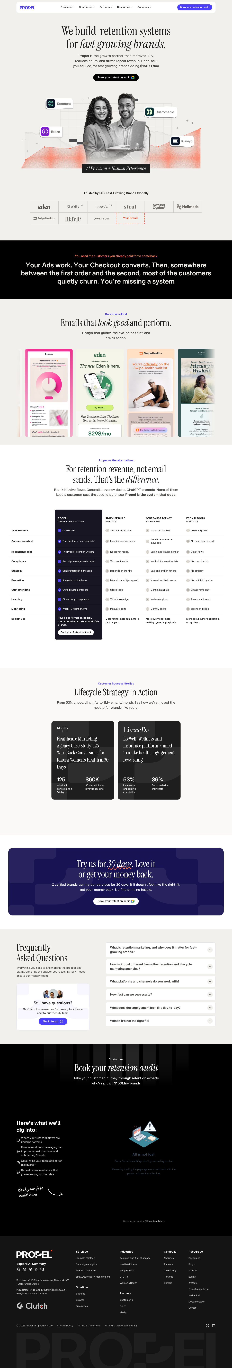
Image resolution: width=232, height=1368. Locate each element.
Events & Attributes (86, 1270)
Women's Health (128, 1283)
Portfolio (168, 1276)
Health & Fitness (128, 1264)
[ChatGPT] (18, 1269)
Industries (126, 1251)
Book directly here (155, 1221)
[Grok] (24, 1269)
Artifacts (193, 1283)
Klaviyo (124, 1312)
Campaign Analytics (86, 1264)
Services (82, 1251)
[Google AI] (42, 1269)
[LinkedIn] (214, 1326)
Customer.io (126, 1299)
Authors (193, 1270)
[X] (208, 1326)
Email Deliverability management (93, 1276)
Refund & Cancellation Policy (121, 1325)
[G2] (19, 1306)
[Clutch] (36, 1306)
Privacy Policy (65, 1325)
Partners (125, 1293)
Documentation (197, 1301)
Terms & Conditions (88, 1325)
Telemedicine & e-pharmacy (135, 1258)
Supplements (127, 1270)
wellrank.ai (194, 1295)
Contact (193, 1307)
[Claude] (31, 1269)
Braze (123, 1306)
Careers (168, 1283)
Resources (194, 1258)
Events (192, 1276)
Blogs (192, 1264)
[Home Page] (27, 7)
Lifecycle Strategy (85, 1258)
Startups (80, 1293)
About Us (169, 1258)
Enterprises (82, 1306)
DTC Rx (124, 1276)
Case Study (170, 1270)
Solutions (82, 1287)
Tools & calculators (199, 1289)
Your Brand (130, 218)
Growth (80, 1299)
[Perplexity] (36, 1269)
